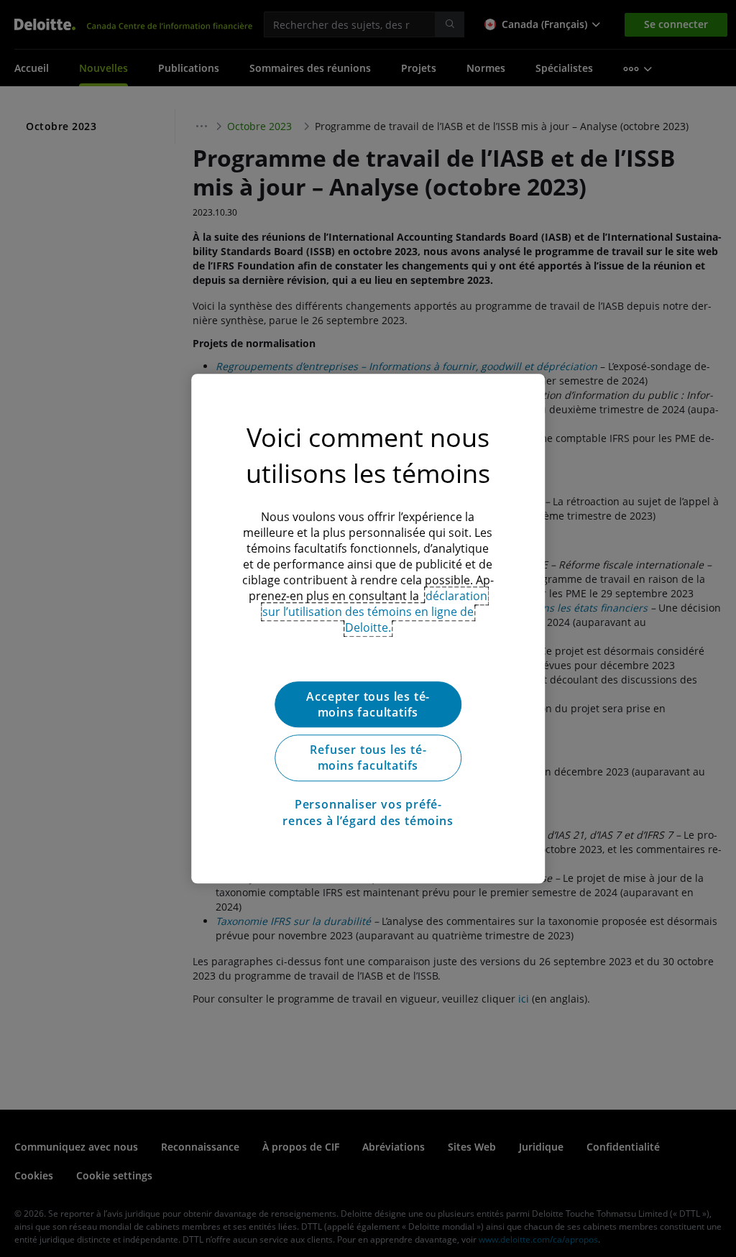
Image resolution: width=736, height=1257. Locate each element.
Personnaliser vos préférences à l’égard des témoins (367, 812)
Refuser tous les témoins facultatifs (368, 757)
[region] (368, 629)
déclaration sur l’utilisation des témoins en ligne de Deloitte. (374, 611)
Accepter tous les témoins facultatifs (367, 704)
